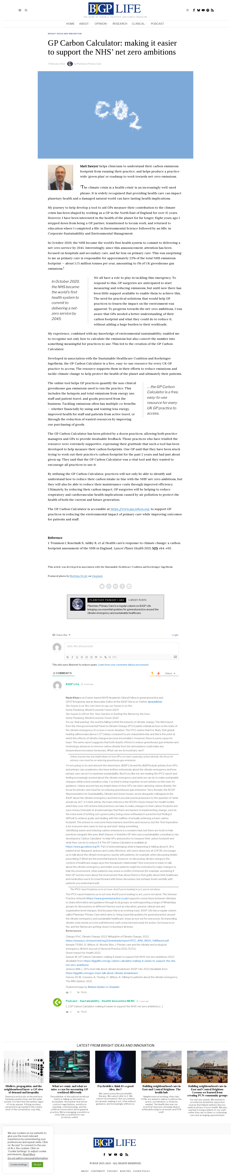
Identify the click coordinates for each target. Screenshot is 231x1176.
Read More (29, 1154)
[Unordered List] (91, 657)
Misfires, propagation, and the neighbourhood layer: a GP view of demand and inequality (23, 1089)
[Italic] (72, 657)
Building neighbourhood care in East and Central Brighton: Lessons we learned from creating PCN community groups (207, 1091)
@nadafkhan (155, 701)
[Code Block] (100, 657)
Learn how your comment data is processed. (123, 664)
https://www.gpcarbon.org (130, 509)
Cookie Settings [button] (18, 1164)
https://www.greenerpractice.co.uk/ (107, 898)
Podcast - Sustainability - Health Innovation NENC (100, 1001)
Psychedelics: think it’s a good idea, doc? (115, 1088)
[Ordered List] (86, 657)
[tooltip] (194, 10)
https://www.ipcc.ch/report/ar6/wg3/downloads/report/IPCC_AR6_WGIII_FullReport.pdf (117, 940)
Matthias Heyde (79, 576)
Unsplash (97, 576)
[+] (115, 657)
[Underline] (77, 657)
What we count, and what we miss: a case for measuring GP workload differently (69, 1089)
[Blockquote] (96, 657)
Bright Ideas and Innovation (65, 34)
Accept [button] (37, 1164)
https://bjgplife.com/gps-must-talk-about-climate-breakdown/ (102, 973)
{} (110, 657)
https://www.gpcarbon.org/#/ (83, 846)
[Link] (105, 657)
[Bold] (67, 657)
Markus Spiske (96, 987)
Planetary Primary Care (89, 63)
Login (174, 634)
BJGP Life (72, 684)
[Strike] (81, 657)
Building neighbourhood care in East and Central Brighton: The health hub (161, 1089)
